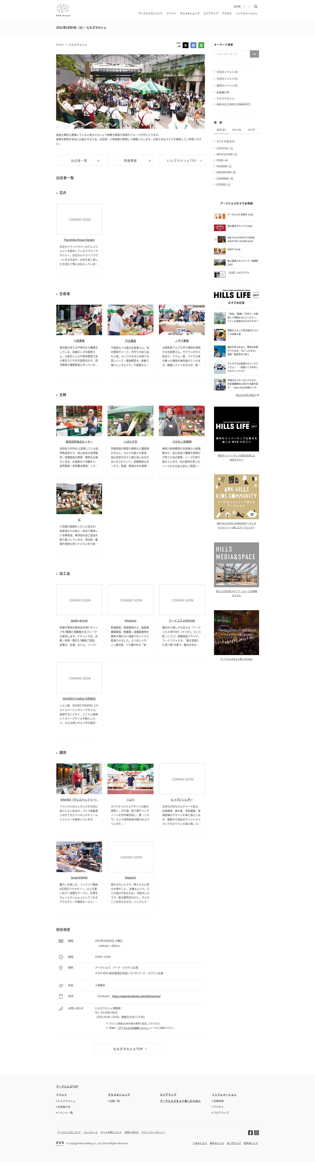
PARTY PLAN (234, 249)
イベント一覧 (65, 1112)
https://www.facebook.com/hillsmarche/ (136, 996)
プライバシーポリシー (153, 1132)
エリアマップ (211, 13)
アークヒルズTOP (67, 1086)
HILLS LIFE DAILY (246, 395)
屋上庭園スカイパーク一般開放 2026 (243, 262)
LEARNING (223, 178)
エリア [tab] (251, 129)
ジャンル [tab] (236, 129)
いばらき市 (130, 441)
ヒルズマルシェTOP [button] (182, 160)
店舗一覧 (115, 1101)
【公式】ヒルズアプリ (238, 272)
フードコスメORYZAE (182, 620)
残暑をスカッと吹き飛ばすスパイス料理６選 (243, 332)
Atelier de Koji (79, 620)
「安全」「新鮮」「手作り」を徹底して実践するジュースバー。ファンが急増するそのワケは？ (243, 317)
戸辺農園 (130, 341)
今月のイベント (226, 78)
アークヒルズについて (150, 13)
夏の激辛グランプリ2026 (240, 225)
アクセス (227, 13)
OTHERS (222, 184)
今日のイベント (226, 72)
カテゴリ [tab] (221, 129)
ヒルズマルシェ (78, 44)
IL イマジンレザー (182, 799)
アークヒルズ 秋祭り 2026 (240, 214)
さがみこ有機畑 (181, 441)
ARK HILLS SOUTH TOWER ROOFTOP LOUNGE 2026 (241, 239)
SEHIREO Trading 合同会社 (79, 698)
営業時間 (218, 1101)
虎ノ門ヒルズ (234, 1143)
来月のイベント (226, 85)
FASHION (222, 166)
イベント (171, 13)
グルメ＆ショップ (189, 13)
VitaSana (130, 620)
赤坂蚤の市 (223, 92)
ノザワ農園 (182, 340)
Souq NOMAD (79, 877)
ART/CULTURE (225, 154)
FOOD (220, 160)
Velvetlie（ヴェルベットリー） (79, 799)
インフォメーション (247, 13)
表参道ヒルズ (251, 1143)
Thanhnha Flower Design (79, 240)
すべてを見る (225, 141)
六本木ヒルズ (200, 1143)
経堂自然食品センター (79, 441)
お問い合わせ (132, 1132)
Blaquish (130, 877)
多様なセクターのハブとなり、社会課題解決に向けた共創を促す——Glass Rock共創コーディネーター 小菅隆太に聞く (243, 384)
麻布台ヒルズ (217, 1143)
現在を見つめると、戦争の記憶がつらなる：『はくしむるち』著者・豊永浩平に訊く (243, 350)
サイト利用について (111, 1132)
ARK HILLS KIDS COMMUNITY (234, 104)
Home (60, 44)
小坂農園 (79, 340)
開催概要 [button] (130, 160)
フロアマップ (221, 1112)
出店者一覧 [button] (79, 160)
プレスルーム (90, 1132)
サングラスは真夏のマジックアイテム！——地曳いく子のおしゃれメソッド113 (243, 367)
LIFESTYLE (223, 148)
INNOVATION (225, 172)
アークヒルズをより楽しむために (236, 659)
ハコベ (131, 799)
